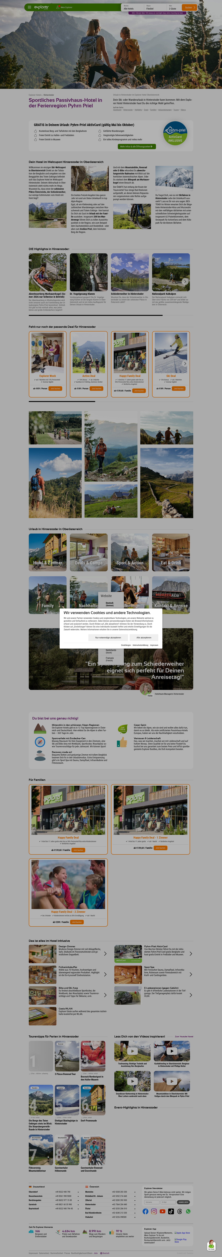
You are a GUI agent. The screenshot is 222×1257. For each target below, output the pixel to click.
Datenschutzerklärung (140, 645)
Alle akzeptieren (144, 638)
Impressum (154, 645)
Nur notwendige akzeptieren (108, 638)
